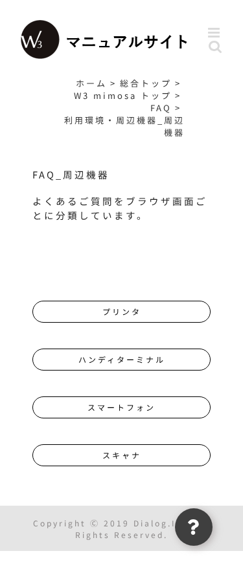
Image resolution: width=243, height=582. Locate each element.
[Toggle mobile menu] (216, 32)
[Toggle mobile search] (216, 46)
